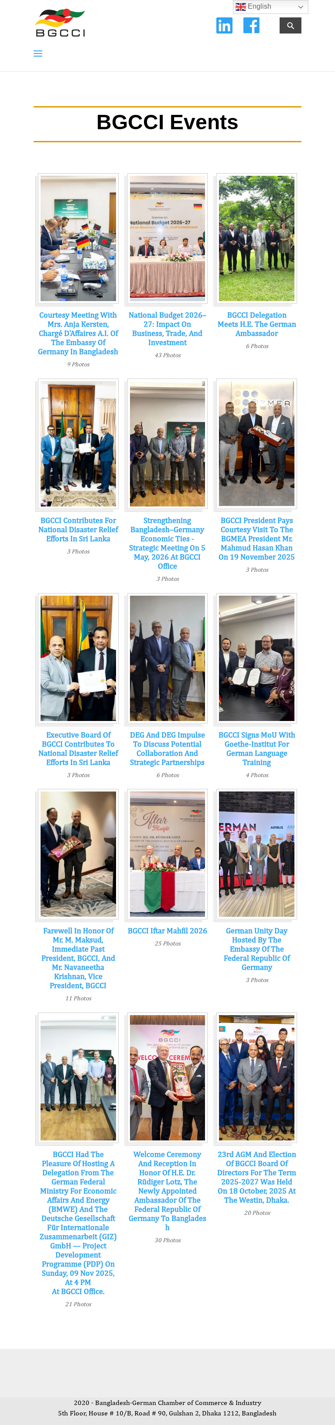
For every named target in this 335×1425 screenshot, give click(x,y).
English (258, 6)
